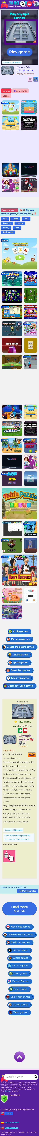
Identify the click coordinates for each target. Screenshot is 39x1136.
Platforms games (20, 639)
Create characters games (20, 647)
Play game (19, 51)
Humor (20, 223)
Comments (20, 91)
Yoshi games (20, 973)
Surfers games (20, 958)
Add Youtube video (27, 891)
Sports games (20, 662)
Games (6, 91)
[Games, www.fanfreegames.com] (15, 4)
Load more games (19, 908)
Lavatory (7, 223)
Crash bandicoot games (20, 934)
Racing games (20, 1004)
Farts (26, 219)
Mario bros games (20, 926)
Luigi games (20, 989)
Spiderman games (20, 996)
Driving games (20, 654)
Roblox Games (20, 950)
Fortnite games (20, 965)
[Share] (35, 79)
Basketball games (20, 670)
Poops (15, 219)
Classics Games (20, 981)
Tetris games (20, 1012)
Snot (17, 228)
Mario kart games (20, 942)
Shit (5, 219)
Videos (6, 96)
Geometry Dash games (20, 685)
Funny (6, 228)
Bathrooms (8, 232)
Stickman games (20, 678)
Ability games (20, 631)
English (9, 1113)
